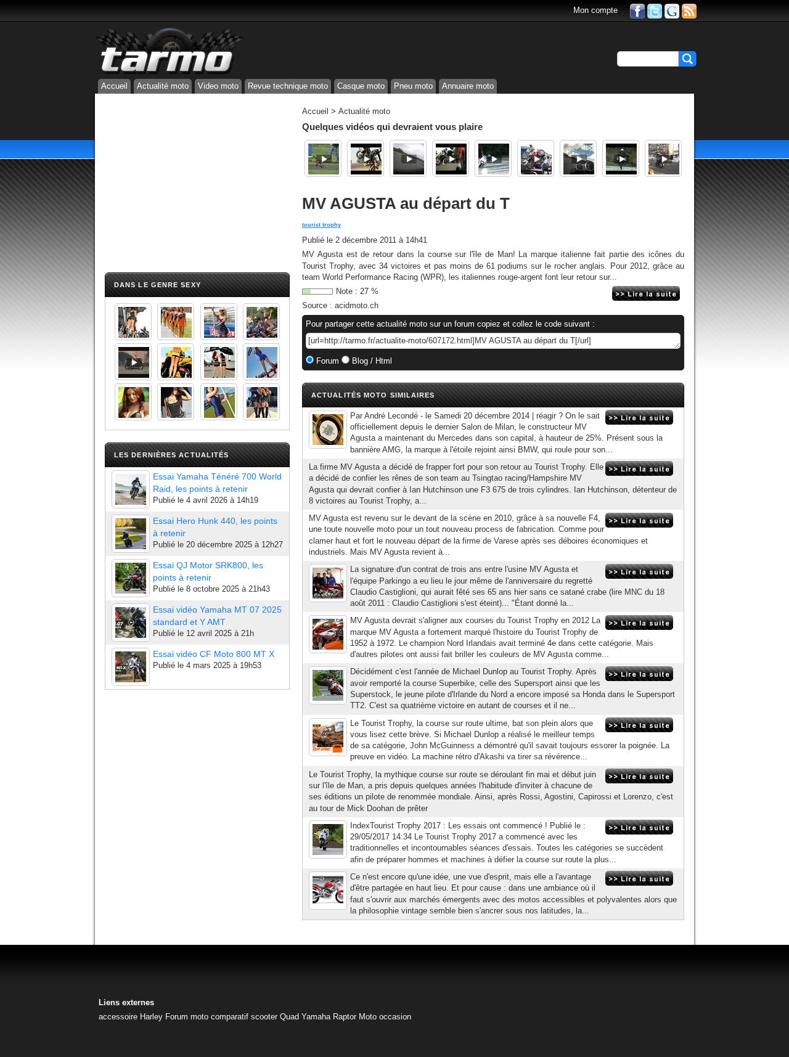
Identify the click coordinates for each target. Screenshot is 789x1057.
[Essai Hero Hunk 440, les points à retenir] (131, 534)
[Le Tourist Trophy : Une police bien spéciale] (663, 158)
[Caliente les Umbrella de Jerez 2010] (175, 401)
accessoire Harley (131, 1016)
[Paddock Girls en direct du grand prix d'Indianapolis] (218, 321)
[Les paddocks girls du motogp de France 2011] (261, 401)
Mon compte (595, 10)
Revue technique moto (288, 86)
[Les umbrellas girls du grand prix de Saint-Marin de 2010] (175, 321)
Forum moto (186, 1016)
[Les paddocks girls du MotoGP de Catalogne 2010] (175, 361)
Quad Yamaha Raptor (318, 1016)
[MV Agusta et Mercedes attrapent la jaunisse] (328, 429)
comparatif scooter (244, 1016)
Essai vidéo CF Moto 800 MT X (213, 654)
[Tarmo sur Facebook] (637, 10)
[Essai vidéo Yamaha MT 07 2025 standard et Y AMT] (131, 622)
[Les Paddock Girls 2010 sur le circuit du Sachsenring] (133, 321)
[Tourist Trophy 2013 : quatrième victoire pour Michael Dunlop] (328, 685)
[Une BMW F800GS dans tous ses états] (365, 158)
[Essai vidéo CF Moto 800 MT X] (131, 667)
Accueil (114, 86)
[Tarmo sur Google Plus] (671, 10)
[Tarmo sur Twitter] (654, 10)
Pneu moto (413, 86)
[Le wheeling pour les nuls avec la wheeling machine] (535, 158)
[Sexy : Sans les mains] (261, 321)
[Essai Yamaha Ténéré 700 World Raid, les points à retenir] (131, 489)
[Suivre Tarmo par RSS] (689, 10)
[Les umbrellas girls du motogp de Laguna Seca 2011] (261, 361)
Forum (326, 360)
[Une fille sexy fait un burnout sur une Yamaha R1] (133, 361)
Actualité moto (163, 86)
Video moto (218, 86)
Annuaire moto (468, 86)
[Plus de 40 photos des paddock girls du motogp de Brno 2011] (218, 401)
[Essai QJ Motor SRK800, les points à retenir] (131, 578)
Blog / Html (371, 360)
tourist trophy (321, 225)
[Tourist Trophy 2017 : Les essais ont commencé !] (328, 839)
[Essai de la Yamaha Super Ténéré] (620, 158)
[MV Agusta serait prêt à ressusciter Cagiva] (328, 890)
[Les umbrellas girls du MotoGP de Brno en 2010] (218, 361)
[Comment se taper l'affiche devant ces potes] (450, 158)
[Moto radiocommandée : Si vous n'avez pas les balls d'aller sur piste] (323, 158)
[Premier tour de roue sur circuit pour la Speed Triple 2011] (578, 158)
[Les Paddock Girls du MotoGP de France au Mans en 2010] (133, 401)
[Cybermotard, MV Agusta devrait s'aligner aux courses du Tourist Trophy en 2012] (328, 634)
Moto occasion (385, 1016)
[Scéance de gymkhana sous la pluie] (493, 158)
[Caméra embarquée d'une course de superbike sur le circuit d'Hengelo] (408, 158)
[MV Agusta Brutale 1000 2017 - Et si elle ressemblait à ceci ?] (328, 737)
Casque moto (361, 86)
